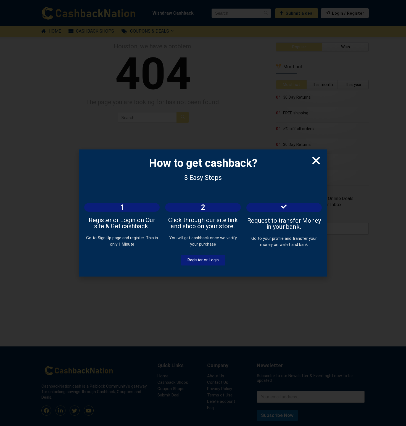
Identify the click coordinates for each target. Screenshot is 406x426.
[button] (316, 160)
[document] (203, 213)
